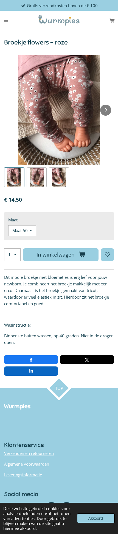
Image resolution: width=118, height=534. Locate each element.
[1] (12, 254)
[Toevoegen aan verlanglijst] (107, 254)
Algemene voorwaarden (26, 464)
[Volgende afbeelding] (105, 110)
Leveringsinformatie (23, 474)
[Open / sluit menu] (6, 20)
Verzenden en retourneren (29, 453)
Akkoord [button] (95, 518)
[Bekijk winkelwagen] (112, 20)
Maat (13, 219)
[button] (14, 177)
